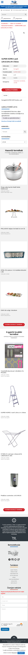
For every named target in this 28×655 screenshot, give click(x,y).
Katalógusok (14, 575)
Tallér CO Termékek (15, 24)
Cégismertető (14, 574)
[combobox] (14, 142)
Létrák (15, 82)
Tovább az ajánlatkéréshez (11, 118)
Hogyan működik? (14, 579)
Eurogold (16, 69)
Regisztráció (19, 18)
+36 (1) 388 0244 (6, 10)
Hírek (13, 577)
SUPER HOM (17, 72)
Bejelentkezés (7, 18)
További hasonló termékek (13, 325)
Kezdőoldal (4, 24)
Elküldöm (5, 629)
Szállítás (14, 581)
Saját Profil (14, 570)
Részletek (14, 653)
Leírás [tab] (5, 95)
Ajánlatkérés (11, 90)
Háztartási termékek (7, 26)
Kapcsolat (14, 583)
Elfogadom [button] (21, 653)
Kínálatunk (14, 572)
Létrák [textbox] (13, 142)
